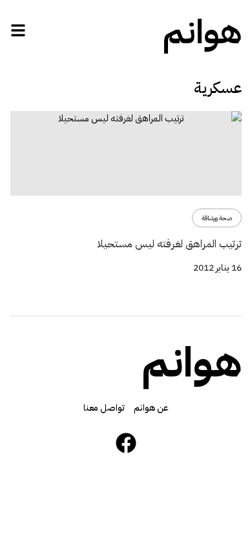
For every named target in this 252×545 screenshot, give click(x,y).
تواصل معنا (104, 408)
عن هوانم (151, 408)
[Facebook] (126, 443)
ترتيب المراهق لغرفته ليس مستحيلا (170, 244)
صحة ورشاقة (217, 218)
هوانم (202, 32)
